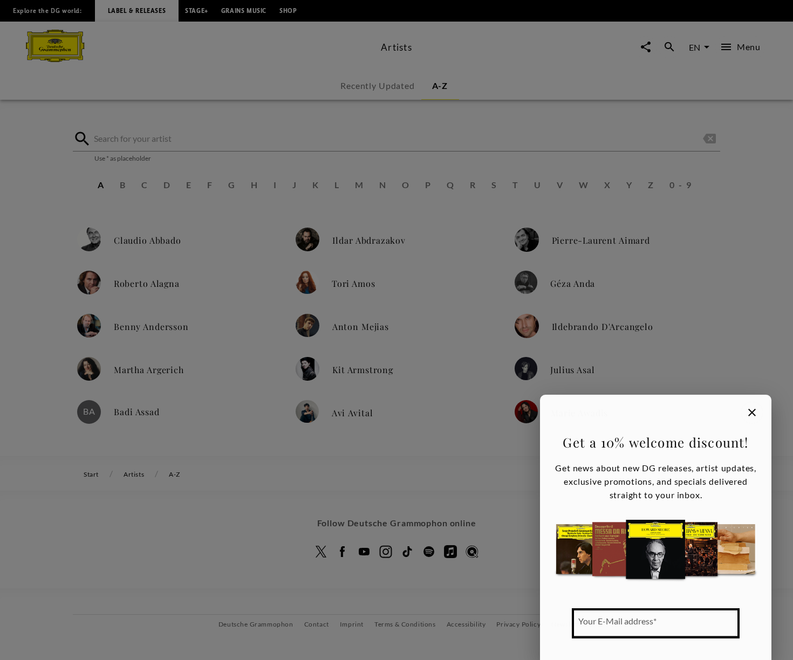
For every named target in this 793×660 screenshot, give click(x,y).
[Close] (752, 412)
